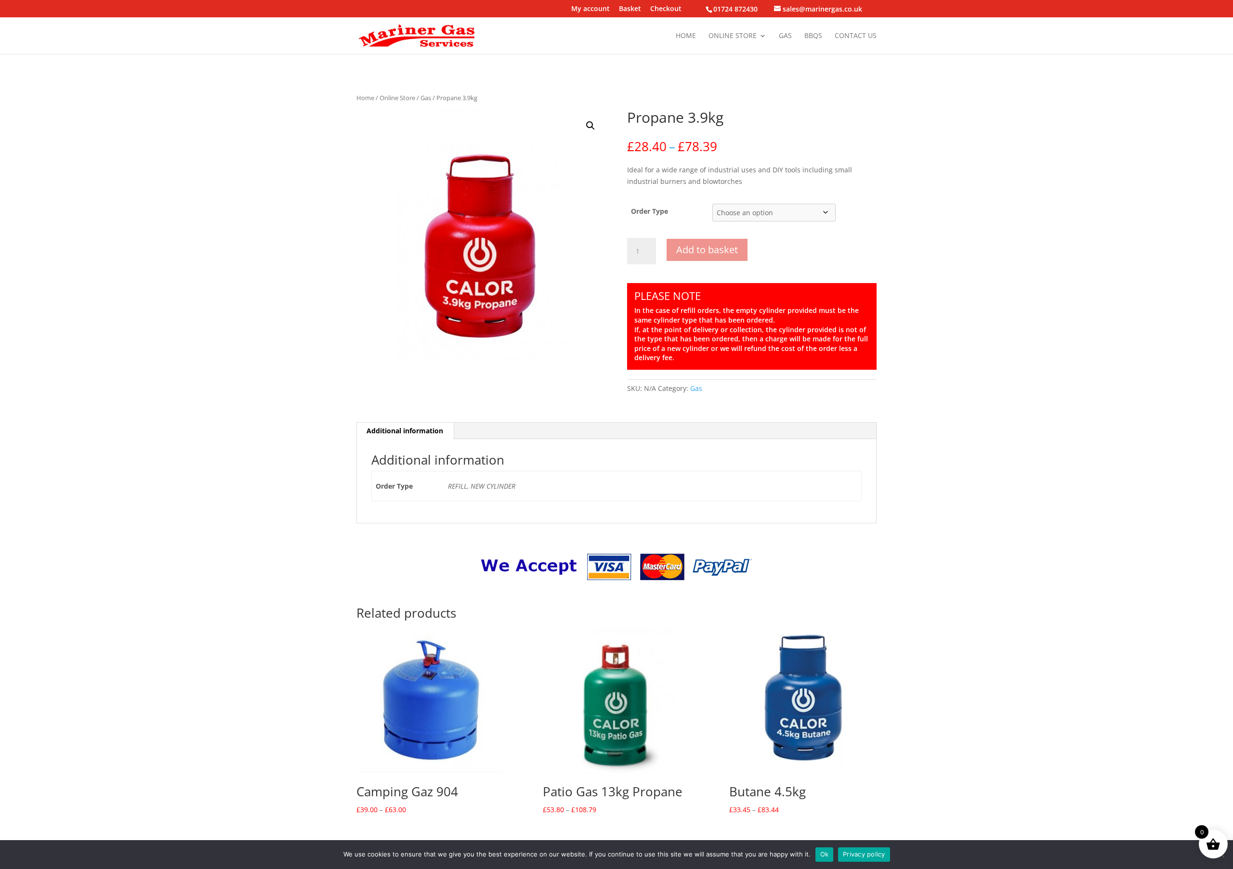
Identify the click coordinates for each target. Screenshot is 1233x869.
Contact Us (856, 36)
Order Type (649, 211)
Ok (824, 854)
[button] (590, 125)
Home (686, 36)
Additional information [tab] (405, 430)
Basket (630, 9)
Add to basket (707, 249)
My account (590, 9)
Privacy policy (864, 854)
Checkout (666, 9)
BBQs (813, 36)
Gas (785, 36)
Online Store (732, 36)
